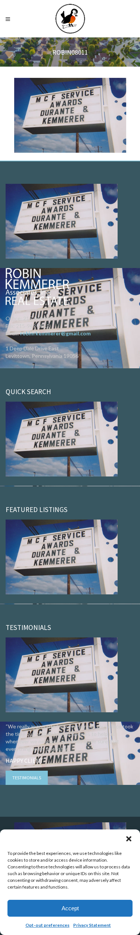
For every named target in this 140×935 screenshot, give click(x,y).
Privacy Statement (92, 925)
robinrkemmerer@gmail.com (55, 333)
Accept (70, 908)
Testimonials (26, 777)
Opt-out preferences (47, 925)
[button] (129, 839)
